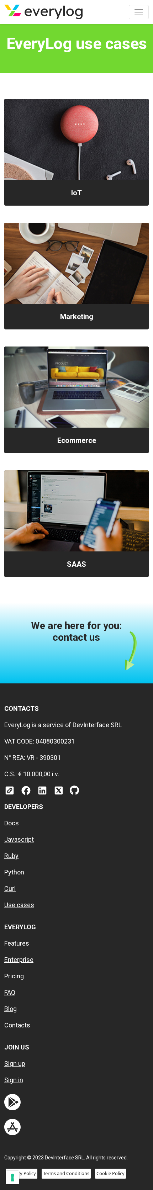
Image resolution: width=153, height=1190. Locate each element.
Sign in (13, 1080)
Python (14, 872)
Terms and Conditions (66, 1173)
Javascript (19, 839)
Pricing (14, 976)
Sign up (14, 1063)
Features (16, 943)
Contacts (17, 1025)
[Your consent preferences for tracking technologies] (12, 1177)
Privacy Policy (21, 1173)
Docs (11, 823)
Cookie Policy (110, 1173)
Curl (10, 888)
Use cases (19, 905)
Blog (10, 1008)
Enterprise (18, 959)
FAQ (9, 992)
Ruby (11, 856)
